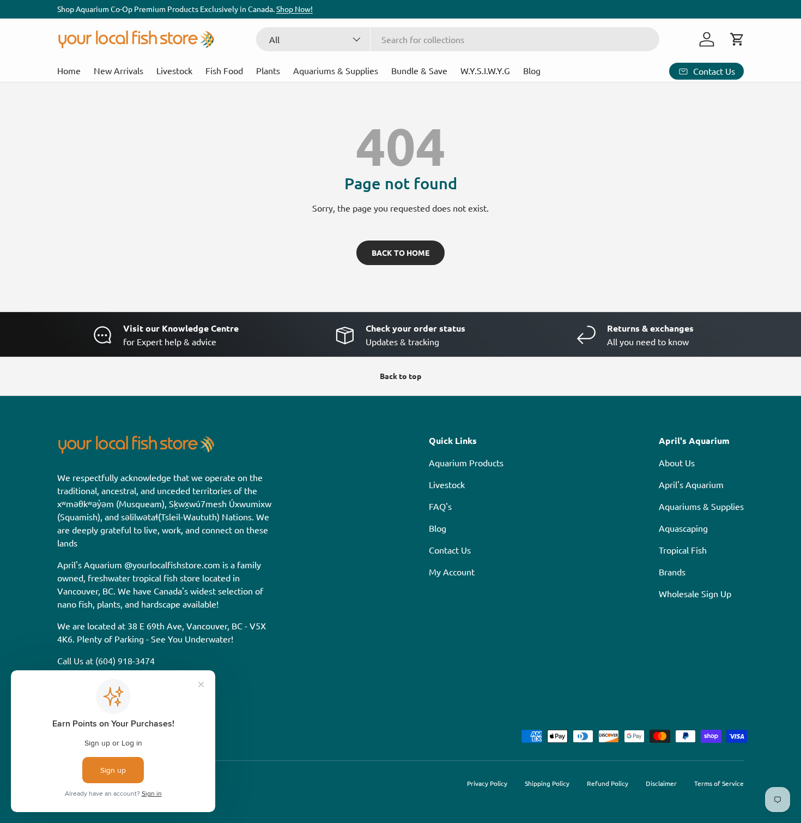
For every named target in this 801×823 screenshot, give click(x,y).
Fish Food (224, 70)
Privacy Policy (487, 783)
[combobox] (457, 39)
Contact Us (450, 549)
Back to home (400, 252)
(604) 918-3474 (125, 660)
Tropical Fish (683, 549)
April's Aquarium (691, 484)
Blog (532, 70)
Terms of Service (719, 783)
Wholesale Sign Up (695, 593)
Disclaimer (661, 783)
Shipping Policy (547, 783)
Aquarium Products (466, 462)
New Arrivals (118, 70)
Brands (672, 571)
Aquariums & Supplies (335, 70)
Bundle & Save (419, 70)
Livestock (174, 70)
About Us (677, 462)
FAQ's (440, 506)
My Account (452, 571)
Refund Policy (607, 783)
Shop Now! (294, 9)
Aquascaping (683, 527)
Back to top (400, 376)
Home (69, 70)
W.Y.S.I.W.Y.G (485, 70)
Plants (268, 70)
